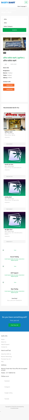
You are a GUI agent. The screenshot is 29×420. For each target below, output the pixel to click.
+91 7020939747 (18, 300)
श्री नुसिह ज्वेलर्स (8, 229)
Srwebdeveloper (14, 408)
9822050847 (9, 144)
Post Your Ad (14, 325)
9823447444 (9, 176)
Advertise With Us (6, 354)
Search (14, 30)
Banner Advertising (6, 356)
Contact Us (4, 347)
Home (2, 10)
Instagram (7, 387)
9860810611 (9, 241)
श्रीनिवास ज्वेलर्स (8, 132)
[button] (5, 45)
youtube (6, 399)
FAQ (2, 361)
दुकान (7, 10)
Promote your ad (6, 359)
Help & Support (5, 344)
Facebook (7, 381)
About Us (3, 342)
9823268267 (9, 209)
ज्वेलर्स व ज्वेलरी (13, 64)
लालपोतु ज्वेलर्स (8, 197)
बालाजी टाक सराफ (9, 164)
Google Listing (8, 393)
